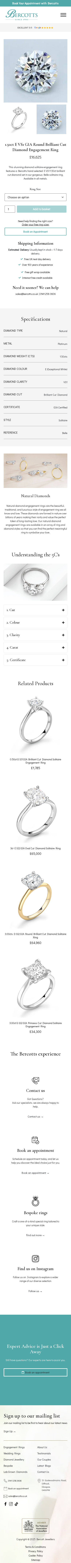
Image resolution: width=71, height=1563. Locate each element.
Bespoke (8, 1465)
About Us (42, 1447)
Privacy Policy (35, 1551)
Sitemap (35, 1560)
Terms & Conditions (35, 1547)
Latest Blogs (44, 1465)
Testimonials (44, 1453)
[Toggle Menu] (63, 15)
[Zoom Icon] (35, 71)
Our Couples (44, 1459)
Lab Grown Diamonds (15, 1472)
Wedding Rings (12, 1453)
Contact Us (43, 1472)
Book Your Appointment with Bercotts (35, 3)
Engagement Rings (14, 1447)
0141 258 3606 (48, 294)
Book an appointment (18, 1488)
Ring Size (35, 189)
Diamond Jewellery (14, 1459)
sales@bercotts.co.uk (26, 294)
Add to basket (41, 209)
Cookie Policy (36, 1555)
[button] (35, 231)
